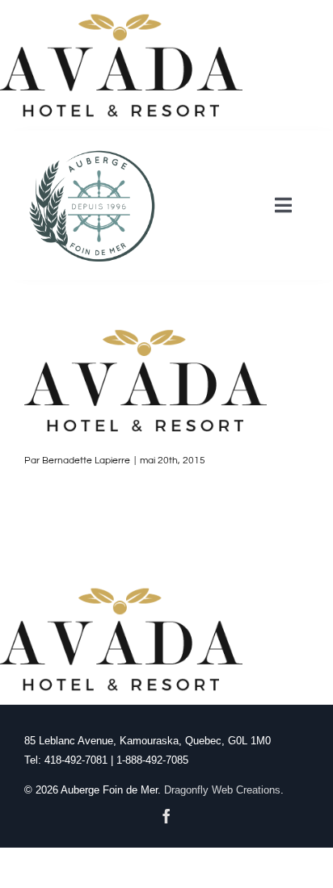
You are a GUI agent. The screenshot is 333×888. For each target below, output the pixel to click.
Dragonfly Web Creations (222, 790)
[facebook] (166, 816)
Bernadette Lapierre (86, 460)
